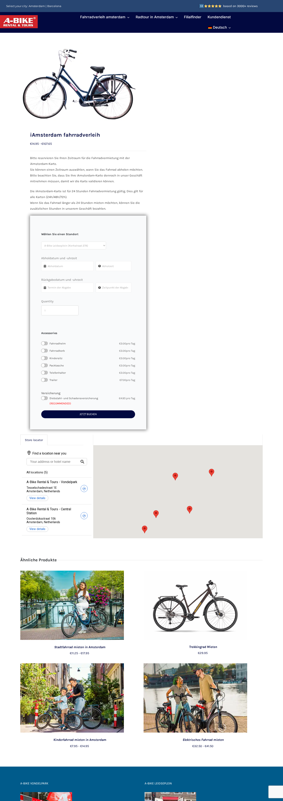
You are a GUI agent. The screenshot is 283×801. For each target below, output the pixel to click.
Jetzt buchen (88, 414)
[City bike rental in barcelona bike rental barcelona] (78, 82)
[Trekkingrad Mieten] (195, 573)
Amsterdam (37, 6)
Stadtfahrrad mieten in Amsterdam (79, 647)
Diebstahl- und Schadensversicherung (92, 398)
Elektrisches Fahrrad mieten (203, 740)
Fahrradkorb (92, 350)
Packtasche (92, 365)
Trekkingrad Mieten (203, 647)
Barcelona (54, 6)
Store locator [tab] (34, 440)
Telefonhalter (92, 372)
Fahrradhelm (92, 343)
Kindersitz (92, 358)
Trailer (92, 380)
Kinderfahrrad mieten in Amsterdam (79, 740)
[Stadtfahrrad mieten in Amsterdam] (72, 573)
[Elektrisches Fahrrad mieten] (195, 666)
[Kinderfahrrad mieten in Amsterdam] (72, 666)
